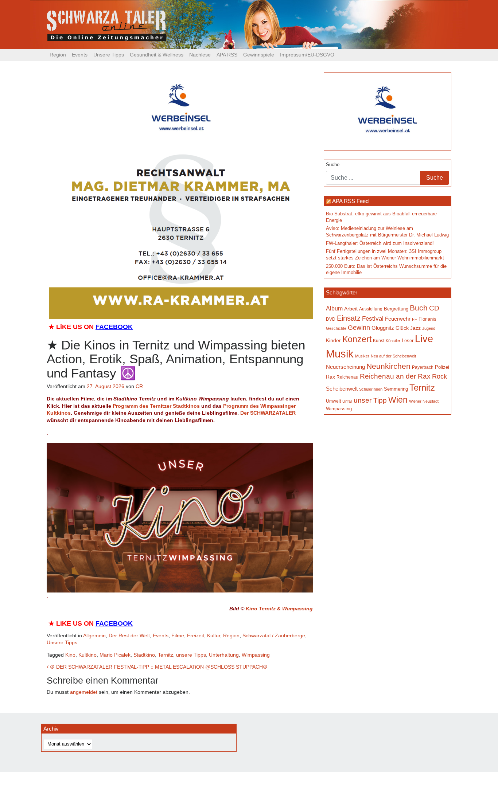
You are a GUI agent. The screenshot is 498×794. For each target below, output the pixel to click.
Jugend (428, 328)
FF (414, 319)
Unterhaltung (224, 655)
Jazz (415, 328)
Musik (340, 354)
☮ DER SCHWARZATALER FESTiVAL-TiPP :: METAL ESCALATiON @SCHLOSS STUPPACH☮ (158, 667)
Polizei (442, 367)
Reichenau (347, 377)
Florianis (427, 319)
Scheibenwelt (342, 389)
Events (79, 55)
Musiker (362, 356)
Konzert (356, 339)
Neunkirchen (388, 366)
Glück (402, 328)
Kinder (333, 340)
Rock (439, 376)
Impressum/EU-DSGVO (307, 55)
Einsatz (349, 318)
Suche (332, 164)
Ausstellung (370, 309)
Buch (419, 308)
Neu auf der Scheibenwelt (393, 356)
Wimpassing (256, 655)
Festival (373, 318)
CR (139, 386)
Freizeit (195, 635)
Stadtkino (144, 655)
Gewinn (359, 327)
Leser (407, 340)
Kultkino (87, 655)
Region (58, 55)
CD (434, 308)
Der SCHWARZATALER (268, 413)
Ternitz (165, 655)
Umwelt (333, 401)
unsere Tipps (191, 655)
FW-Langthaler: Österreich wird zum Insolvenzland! (380, 243)
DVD (330, 319)
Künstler (393, 341)
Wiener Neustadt (424, 401)
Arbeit (351, 309)
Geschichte (336, 328)
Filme (177, 635)
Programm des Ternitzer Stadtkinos (156, 406)
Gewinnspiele (258, 55)
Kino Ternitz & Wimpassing (279, 608)
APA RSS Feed (350, 201)
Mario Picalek (115, 655)
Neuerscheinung (345, 367)
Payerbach (422, 367)
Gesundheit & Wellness (156, 55)
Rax (330, 377)
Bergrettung (396, 309)
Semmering (396, 389)
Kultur (213, 635)
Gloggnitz (382, 328)
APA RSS (227, 55)
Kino (70, 655)
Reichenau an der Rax (395, 376)
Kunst (378, 340)
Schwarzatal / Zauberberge (273, 635)
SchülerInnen (370, 389)
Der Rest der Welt (129, 635)
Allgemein (94, 635)
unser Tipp (370, 400)
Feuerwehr (398, 319)
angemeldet (83, 692)
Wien (398, 399)
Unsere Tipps (108, 55)
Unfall (347, 401)
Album (334, 308)
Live (424, 338)
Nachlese (200, 55)
